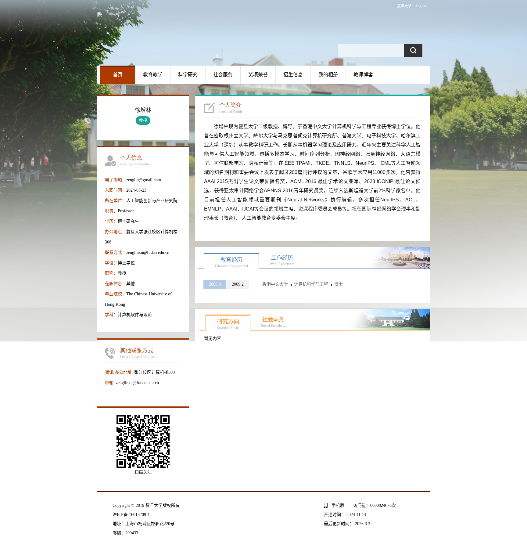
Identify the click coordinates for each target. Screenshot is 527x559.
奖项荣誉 (258, 74)
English (421, 6)
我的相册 (328, 74)
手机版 (338, 505)
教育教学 (153, 74)
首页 (118, 74)
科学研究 (188, 74)
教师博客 (363, 74)
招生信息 (293, 74)
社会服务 (223, 74)
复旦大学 (404, 6)
